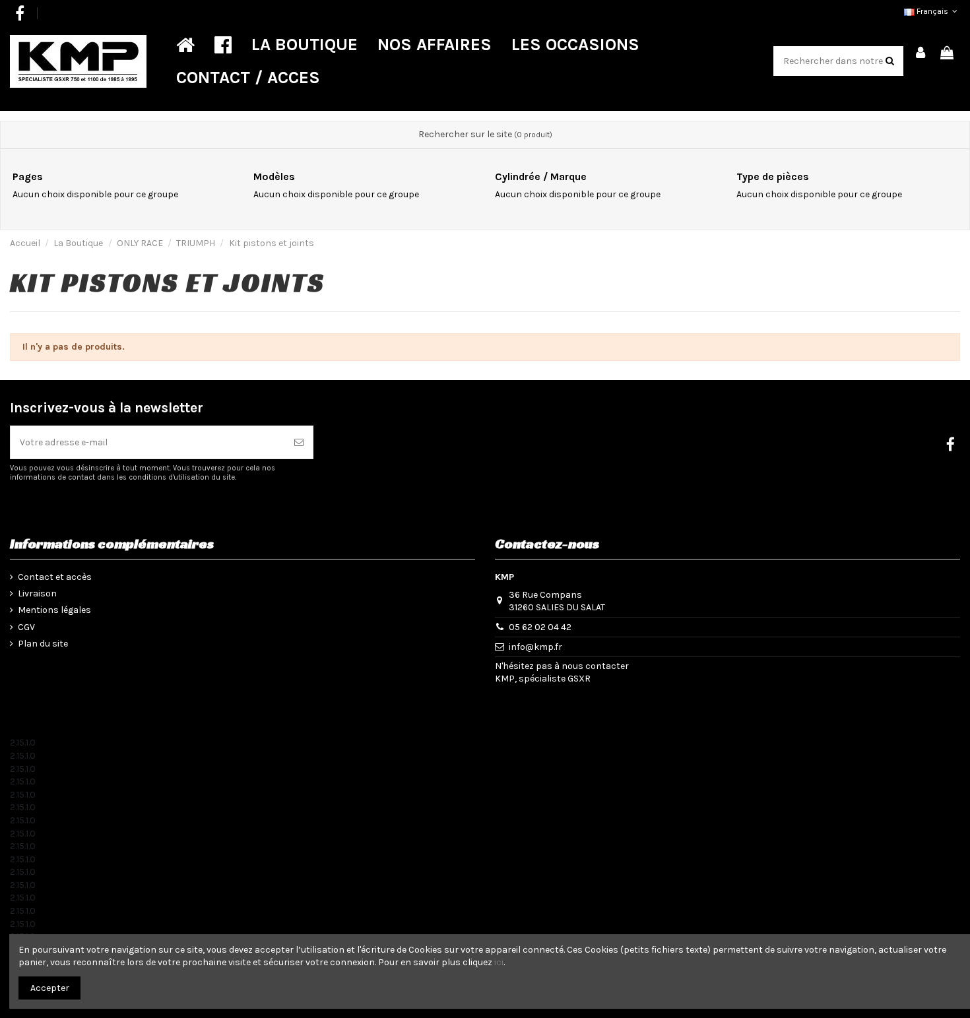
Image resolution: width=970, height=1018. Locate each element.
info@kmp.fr (535, 646)
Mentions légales (54, 610)
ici (498, 962)
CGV (26, 627)
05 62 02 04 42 (540, 627)
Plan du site (43, 643)
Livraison (37, 593)
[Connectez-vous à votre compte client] (921, 53)
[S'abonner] (299, 442)
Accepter (49, 988)
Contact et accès (55, 577)
